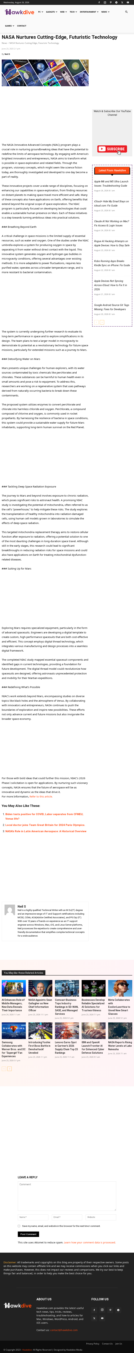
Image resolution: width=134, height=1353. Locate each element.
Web (62, 11)
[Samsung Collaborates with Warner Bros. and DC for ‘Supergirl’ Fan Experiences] (14, 1030)
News (104, 11)
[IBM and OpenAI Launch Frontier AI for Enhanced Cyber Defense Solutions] (94, 1030)
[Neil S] (10, 921)
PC (39, 11)
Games (8, 25)
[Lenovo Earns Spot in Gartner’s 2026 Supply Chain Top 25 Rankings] (67, 1030)
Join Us (119, 1343)
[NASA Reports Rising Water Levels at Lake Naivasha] (120, 1030)
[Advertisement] (45, 116)
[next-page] (102, 322)
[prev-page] (96, 322)
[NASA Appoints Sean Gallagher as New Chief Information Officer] (40, 988)
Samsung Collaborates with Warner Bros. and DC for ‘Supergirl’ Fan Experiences (13, 1049)
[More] (76, 949)
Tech (72, 11)
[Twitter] (122, 2)
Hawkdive (27, 1349)
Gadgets (50, 11)
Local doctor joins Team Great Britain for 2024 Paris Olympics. (45, 825)
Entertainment (88, 11)
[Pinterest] (110, 2)
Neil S (7, 54)
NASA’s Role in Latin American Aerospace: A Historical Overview (45, 831)
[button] (126, 12)
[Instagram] (104, 2)
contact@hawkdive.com (64, 1330)
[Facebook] (99, 2)
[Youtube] (128, 2)
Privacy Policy (92, 1343)
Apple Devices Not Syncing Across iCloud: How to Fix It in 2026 (110, 285)
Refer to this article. (41, 796)
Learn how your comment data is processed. (90, 1242)
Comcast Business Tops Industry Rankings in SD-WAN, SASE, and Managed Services (66, 1007)
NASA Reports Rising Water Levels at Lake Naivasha (120, 1046)
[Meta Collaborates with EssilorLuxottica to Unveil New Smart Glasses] (120, 988)
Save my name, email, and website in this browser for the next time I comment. (61, 1226)
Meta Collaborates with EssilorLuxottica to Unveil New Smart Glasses (119, 1007)
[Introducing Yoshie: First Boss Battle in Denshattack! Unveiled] (40, 1030)
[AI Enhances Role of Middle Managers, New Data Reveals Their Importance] (14, 988)
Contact (21, 25)
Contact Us (107, 1343)
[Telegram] (116, 2)
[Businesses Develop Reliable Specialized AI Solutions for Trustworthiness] (94, 988)
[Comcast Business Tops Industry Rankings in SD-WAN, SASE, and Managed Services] (67, 988)
